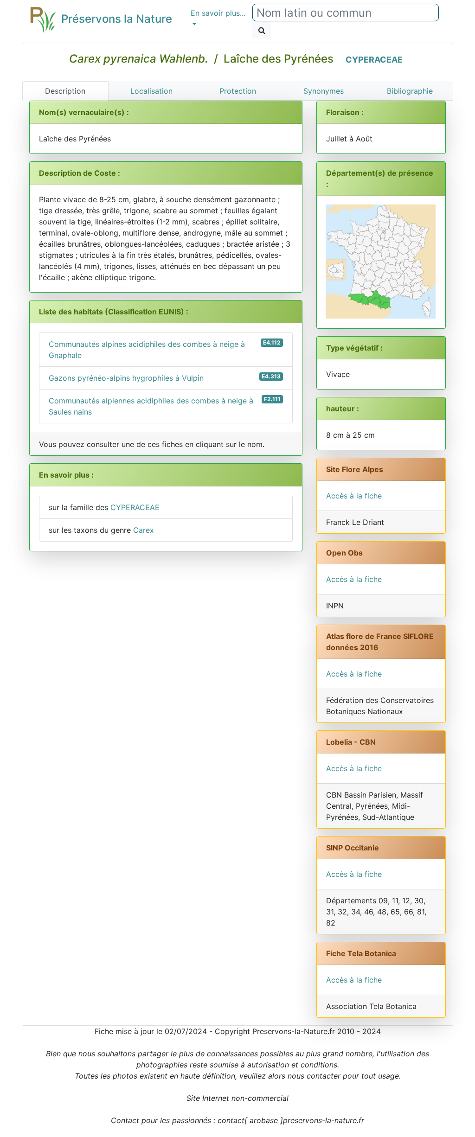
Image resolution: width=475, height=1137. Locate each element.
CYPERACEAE (374, 59)
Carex (143, 530)
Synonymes (323, 91)
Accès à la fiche (354, 495)
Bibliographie (410, 91)
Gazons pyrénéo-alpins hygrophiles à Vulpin (165, 378)
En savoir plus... (218, 13)
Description (65, 91)
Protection (237, 91)
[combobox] (345, 12)
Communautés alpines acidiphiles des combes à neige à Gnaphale (165, 349)
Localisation (151, 91)
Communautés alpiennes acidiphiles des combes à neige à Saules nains (165, 406)
